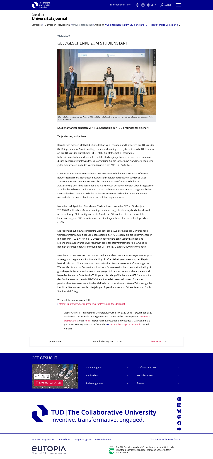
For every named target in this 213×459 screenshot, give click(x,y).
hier (88, 321)
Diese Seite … (156, 342)
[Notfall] (137, 5)
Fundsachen (91, 376)
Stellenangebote (94, 383)
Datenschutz (63, 440)
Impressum (48, 440)
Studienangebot (93, 368)
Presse (140, 383)
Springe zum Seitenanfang (164, 440)
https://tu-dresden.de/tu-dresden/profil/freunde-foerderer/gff (92, 304)
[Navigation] (178, 5)
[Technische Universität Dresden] (41, 5)
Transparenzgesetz (82, 440)
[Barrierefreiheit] (143, 5)
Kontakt (36, 440)
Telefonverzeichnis (146, 368)
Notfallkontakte (145, 376)
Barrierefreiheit (102, 440)
